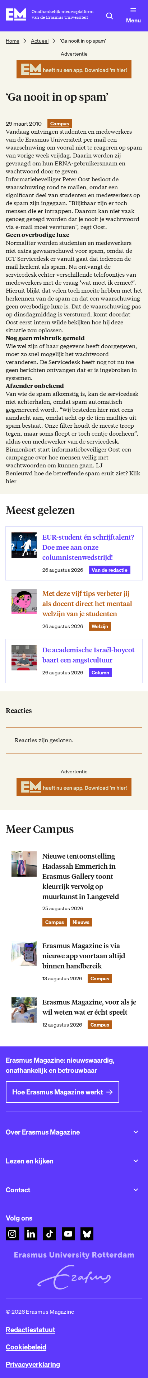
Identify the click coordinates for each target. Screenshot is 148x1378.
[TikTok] (49, 1233)
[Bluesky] (86, 1233)
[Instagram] (12, 1233)
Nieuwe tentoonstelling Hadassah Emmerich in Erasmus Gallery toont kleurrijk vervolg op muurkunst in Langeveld (80, 876)
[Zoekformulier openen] (110, 16)
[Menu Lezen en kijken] (135, 1161)
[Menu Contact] (135, 1190)
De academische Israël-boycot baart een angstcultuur (88, 655)
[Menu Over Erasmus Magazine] (135, 1132)
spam (134, 147)
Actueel (39, 40)
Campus (59, 124)
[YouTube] (68, 1233)
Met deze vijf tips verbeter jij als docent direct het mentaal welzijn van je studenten (87, 603)
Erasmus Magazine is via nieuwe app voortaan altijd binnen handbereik (83, 956)
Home (12, 40)
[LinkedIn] (30, 1233)
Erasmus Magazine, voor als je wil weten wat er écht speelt (89, 1007)
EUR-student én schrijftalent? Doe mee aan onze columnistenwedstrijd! (88, 547)
